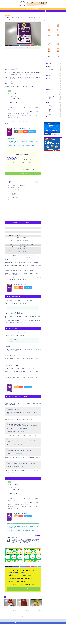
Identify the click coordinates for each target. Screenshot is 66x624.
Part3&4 (54, 81)
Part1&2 (54, 80)
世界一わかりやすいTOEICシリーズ (54, 94)
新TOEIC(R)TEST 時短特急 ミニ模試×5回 (22, 128)
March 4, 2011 (20, 444)
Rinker (17, 129)
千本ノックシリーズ (54, 98)
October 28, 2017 (19, 453)
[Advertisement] (23, 58)
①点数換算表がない (15, 193)
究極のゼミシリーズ (14, 257)
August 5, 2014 (22, 431)
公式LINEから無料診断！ (23, 588)
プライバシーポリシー (7, 622)
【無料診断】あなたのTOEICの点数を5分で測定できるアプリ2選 (21, 145)
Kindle (16, 131)
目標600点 (33, 10)
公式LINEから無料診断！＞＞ (23, 173)
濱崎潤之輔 (54, 105)
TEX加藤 (54, 106)
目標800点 (41, 10)
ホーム (7, 10)
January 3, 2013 (20, 466)
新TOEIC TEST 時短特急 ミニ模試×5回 (21, 284)
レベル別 (53, 63)
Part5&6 (54, 85)
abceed (54, 70)
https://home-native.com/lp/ (16, 544)
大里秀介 (54, 104)
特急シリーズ (7, 15)
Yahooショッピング (32, 131)
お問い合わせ (58, 10)
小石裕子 (54, 114)
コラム (53, 116)
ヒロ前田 (54, 109)
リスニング (53, 78)
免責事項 (13, 622)
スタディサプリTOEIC (54, 68)
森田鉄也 (54, 110)
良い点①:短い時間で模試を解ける (17, 189)
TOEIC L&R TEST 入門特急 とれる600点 (26, 255)
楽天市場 (25, 131)
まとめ (12, 199)
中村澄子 (54, 111)
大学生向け (16, 10)
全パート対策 (53, 73)
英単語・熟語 (53, 89)
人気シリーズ (53, 92)
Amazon (20, 131)
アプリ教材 (53, 66)
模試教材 (53, 75)
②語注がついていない (15, 194)
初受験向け (24, 10)
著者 (53, 102)
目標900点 (50, 10)
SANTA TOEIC (54, 69)
